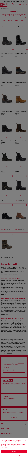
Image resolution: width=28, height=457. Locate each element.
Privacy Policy (18, 445)
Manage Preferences (5, 445)
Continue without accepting (14, 455)
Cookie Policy (4, 447)
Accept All (14, 451)
